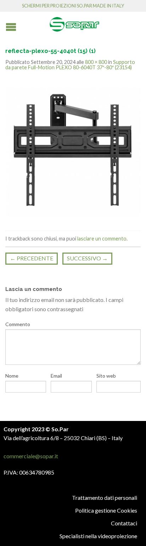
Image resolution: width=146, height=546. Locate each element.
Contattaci (124, 523)
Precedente (31, 258)
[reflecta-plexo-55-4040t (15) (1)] (73, 151)
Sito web (106, 376)
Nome (11, 376)
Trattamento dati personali (104, 497)
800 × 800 (96, 62)
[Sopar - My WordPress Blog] (74, 22)
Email (56, 376)
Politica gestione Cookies (106, 510)
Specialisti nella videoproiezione (98, 536)
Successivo (87, 258)
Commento (17, 324)
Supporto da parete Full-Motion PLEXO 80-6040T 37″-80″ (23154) (70, 64)
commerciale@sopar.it (31, 456)
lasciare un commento (102, 239)
